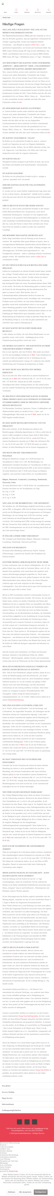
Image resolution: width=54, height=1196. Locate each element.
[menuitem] (5, 10)
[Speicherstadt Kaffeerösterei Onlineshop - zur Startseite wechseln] (27, 3)
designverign (13, 1171)
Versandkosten (38, 1128)
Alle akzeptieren (25, 1192)
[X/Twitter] (27, 1121)
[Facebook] (19, 1121)
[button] (27, 1145)
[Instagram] (34, 1121)
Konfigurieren (40, 1192)
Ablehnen (11, 1192)
